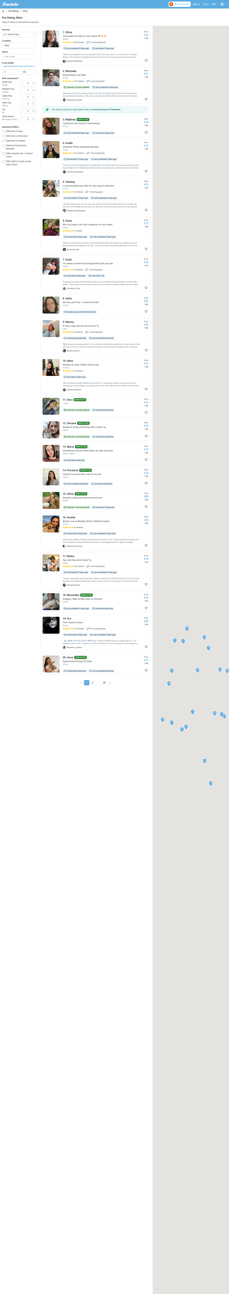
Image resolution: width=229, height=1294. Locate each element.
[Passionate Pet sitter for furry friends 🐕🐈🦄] (95, 46)
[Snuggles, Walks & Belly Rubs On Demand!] (95, 601)
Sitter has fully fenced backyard (16, 147)
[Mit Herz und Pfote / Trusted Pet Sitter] (95, 305)
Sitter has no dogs (14, 131)
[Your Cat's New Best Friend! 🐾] (95, 570)
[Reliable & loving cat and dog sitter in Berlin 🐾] (95, 429)
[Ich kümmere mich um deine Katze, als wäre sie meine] (95, 453)
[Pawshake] (10, 4)
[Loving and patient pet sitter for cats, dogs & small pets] (95, 196)
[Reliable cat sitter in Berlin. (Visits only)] (95, 375)
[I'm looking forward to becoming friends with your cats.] (95, 274)
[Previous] (80, 682)
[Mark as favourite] (146, 60)
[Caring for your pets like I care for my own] (95, 476)
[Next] (110, 682)
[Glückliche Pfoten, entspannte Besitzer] (95, 157)
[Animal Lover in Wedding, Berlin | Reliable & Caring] (95, 531)
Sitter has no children (15, 140)
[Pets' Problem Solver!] (95, 633)
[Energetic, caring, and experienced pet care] (95, 500)
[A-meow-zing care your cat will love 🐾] (95, 336)
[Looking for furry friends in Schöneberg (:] (95, 126)
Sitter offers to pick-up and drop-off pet (18, 163)
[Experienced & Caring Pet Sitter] (95, 664)
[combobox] (19, 34)
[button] (183, 641)
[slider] (3, 66)
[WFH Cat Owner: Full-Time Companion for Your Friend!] (95, 235)
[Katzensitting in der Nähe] (95, 85)
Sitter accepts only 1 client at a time (19, 155)
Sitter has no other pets (17, 136)
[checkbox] (3, 131)
